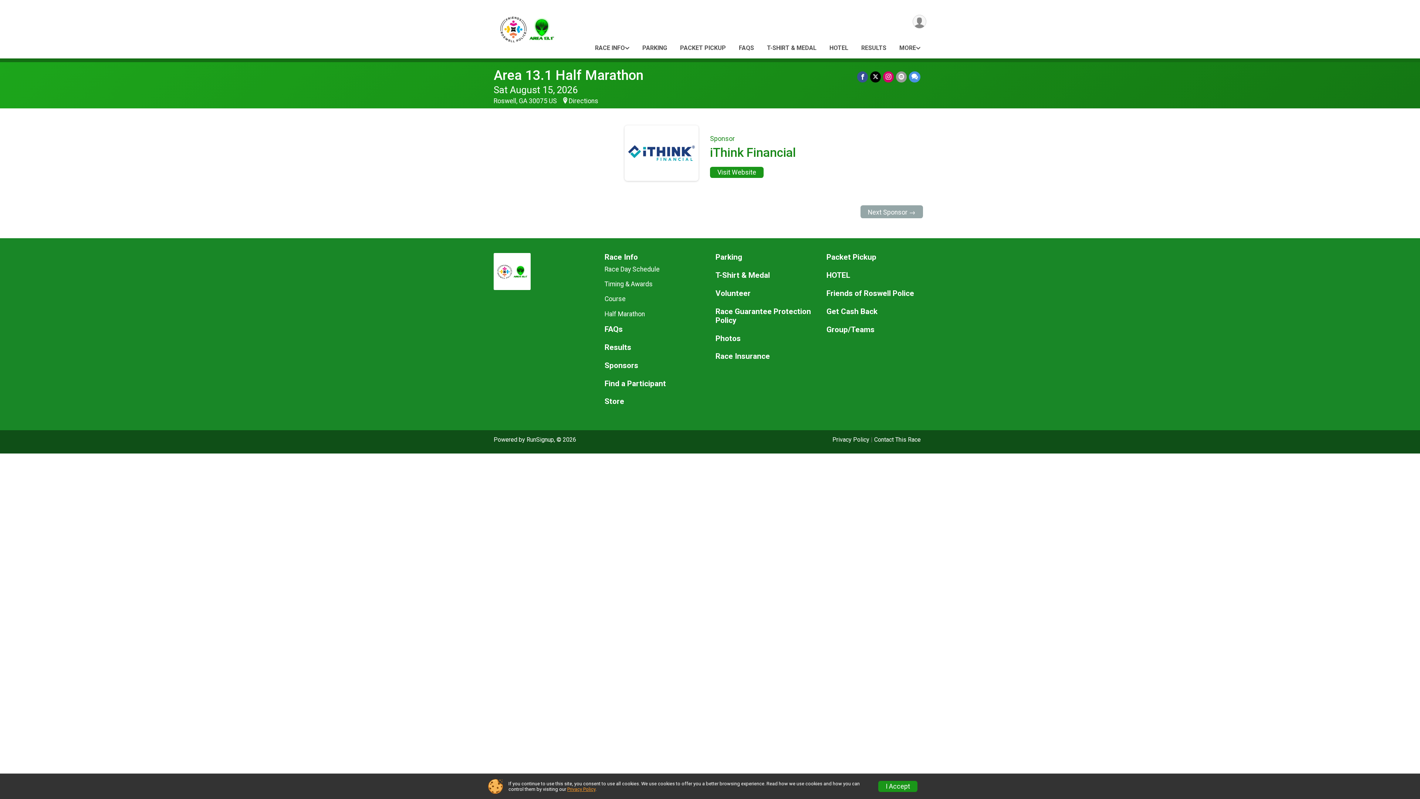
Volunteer (733, 293)
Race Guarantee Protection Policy (763, 316)
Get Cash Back (852, 311)
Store (614, 401)
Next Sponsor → (892, 212)
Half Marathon (625, 314)
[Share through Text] (914, 76)
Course (615, 299)
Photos (728, 338)
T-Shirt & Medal (791, 47)
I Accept (898, 786)
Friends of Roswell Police (870, 293)
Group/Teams (850, 330)
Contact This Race (897, 439)
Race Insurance (743, 356)
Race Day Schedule (632, 269)
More (907, 47)
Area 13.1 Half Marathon (568, 75)
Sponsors (621, 365)
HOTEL (838, 47)
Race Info (610, 47)
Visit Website (736, 172)
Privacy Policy (850, 439)
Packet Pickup (703, 47)
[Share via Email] (901, 76)
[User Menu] (919, 21)
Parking (654, 47)
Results (873, 47)
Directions (583, 101)
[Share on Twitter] (875, 76)
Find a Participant (635, 384)
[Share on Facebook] (862, 76)
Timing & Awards (629, 284)
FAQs (746, 47)
